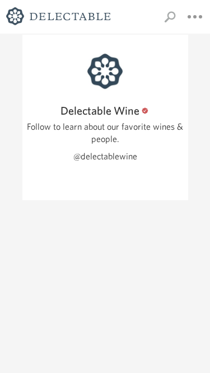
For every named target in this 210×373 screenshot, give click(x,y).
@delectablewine (105, 156)
